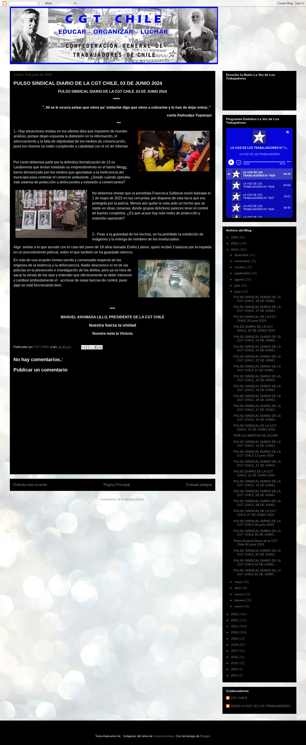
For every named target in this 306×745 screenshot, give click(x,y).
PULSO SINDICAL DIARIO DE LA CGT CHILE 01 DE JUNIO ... (257, 572)
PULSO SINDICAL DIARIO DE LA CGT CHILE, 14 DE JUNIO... (257, 443)
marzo (239, 594)
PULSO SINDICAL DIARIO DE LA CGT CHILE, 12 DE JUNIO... (257, 463)
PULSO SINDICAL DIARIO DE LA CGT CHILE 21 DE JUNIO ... (257, 368)
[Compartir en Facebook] (96, 347)
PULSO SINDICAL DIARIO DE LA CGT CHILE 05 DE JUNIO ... (257, 532)
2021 (235, 626)
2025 (235, 243)
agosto (240, 279)
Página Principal (116, 485)
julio (238, 285)
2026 (235, 237)
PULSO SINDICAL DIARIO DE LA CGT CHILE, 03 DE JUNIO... (257, 552)
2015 (235, 663)
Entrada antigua (199, 485)
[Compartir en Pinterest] (100, 347)
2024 (235, 249)
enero (239, 606)
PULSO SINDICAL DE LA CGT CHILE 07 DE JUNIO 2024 (255, 512)
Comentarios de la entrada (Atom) (122, 499)
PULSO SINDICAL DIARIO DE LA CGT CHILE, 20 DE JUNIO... (257, 378)
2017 (235, 651)
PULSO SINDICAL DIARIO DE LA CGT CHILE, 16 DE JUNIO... (257, 417)
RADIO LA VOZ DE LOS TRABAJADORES (260, 706)
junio (238, 291)
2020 (235, 632)
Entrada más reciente (30, 485)
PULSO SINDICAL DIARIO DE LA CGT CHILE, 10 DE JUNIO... (257, 483)
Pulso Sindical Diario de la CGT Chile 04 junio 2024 (256, 542)
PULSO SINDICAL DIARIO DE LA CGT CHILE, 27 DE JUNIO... (257, 308)
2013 (235, 675)
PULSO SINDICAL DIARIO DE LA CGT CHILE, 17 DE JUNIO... (257, 407)
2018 (235, 644)
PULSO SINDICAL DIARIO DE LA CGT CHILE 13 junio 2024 (257, 453)
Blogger (205, 736)
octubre (240, 267)
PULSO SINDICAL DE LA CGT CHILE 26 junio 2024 (255, 318)
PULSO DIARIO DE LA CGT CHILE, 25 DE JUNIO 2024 (254, 328)
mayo (239, 582)
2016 (235, 657)
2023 (235, 614)
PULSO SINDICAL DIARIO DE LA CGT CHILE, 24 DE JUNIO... (257, 338)
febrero (240, 600)
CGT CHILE (239, 698)
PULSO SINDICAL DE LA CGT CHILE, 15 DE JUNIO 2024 (255, 427)
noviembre (242, 261)
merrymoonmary (163, 736)
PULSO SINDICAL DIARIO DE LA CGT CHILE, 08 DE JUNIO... (257, 503)
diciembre (242, 255)
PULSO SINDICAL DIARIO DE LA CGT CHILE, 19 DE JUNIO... (257, 388)
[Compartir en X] (92, 347)
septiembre (243, 273)
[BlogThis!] (87, 347)
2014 (235, 669)
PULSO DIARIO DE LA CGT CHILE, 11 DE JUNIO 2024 (254, 473)
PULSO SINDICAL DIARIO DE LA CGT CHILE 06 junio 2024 (257, 523)
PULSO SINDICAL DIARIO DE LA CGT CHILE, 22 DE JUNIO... (257, 358)
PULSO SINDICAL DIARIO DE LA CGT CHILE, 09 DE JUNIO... (257, 493)
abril (238, 588)
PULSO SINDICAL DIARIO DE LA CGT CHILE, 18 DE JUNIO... (257, 398)
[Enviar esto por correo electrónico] (83, 347)
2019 (235, 638)
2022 (235, 620)
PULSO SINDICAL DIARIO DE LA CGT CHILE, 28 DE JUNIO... (257, 299)
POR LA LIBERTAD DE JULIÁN (256, 435)
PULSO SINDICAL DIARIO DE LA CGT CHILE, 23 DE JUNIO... (257, 348)
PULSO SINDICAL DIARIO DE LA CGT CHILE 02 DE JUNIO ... (257, 562)
